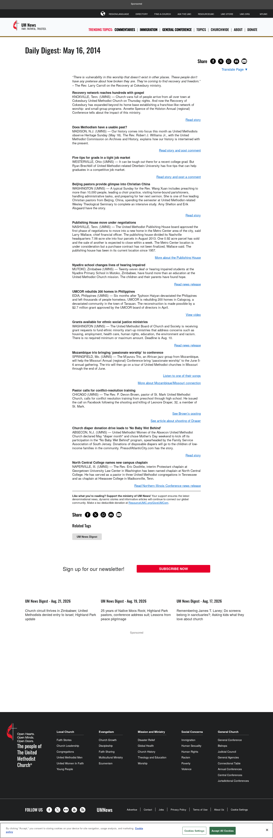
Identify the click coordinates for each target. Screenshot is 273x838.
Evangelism (106, 732)
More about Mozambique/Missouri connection (169, 382)
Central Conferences (230, 775)
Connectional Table (229, 763)
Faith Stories (64, 740)
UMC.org (245, 13)
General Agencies (228, 757)
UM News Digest (87, 536)
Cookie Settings (239, 809)
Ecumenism (106, 763)
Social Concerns (192, 732)
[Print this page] (236, 61)
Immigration (148, 29)
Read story (193, 119)
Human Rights (189, 751)
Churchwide (220, 29)
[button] (50, 810)
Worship (142, 763)
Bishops (222, 745)
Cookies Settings (194, 830)
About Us (219, 809)
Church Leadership (68, 745)
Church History (146, 751)
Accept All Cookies (223, 830)
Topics (201, 29)
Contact (148, 809)
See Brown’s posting (186, 413)
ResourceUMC (206, 13)
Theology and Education (152, 757)
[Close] (267, 830)
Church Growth (108, 740)
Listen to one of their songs (182, 375)
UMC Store (227, 13)
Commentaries (125, 29)
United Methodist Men (69, 757)
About (238, 29)
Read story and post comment (180, 150)
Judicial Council (227, 751)
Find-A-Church (162, 13)
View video (193, 314)
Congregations (65, 751)
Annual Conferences (230, 769)
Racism (185, 757)
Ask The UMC (184, 13)
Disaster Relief (146, 740)
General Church (228, 732)
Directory (142, 13)
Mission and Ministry (151, 732)
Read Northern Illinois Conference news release (167, 485)
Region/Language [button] (119, 13)
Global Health (146, 745)
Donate (252, 29)
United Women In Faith (70, 763)
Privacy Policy (178, 809)
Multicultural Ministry (111, 757)
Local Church (65, 732)
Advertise (132, 809)
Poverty (185, 763)
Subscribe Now (173, 568)
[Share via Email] (244, 61)
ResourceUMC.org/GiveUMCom (148, 503)
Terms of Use (200, 809)
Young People (65, 769)
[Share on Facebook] (213, 61)
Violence (186, 769)
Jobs (161, 809)
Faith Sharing (107, 751)
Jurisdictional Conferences (233, 781)
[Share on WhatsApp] (228, 61)
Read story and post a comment (178, 176)
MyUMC (263, 13)
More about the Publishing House (178, 257)
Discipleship (106, 745)
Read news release (187, 284)
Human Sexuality (191, 745)
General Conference (177, 29)
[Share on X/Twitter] (221, 61)
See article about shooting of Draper (176, 420)
